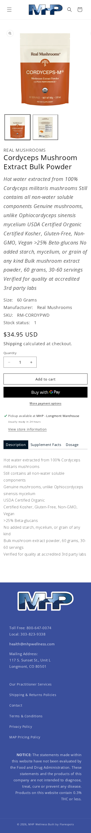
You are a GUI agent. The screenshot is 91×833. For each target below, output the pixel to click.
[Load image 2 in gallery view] (45, 127)
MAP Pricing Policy (24, 737)
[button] (9, 9)
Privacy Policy (20, 726)
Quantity (10, 353)
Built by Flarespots (61, 824)
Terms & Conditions (26, 716)
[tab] (16, 444)
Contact (15, 705)
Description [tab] (16, 444)
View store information (27, 429)
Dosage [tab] (72, 444)
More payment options (45, 403)
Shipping (13, 343)
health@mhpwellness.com (32, 644)
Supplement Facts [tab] (46, 444)
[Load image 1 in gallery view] (17, 127)
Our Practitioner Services (30, 684)
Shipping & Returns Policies (32, 695)
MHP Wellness (37, 824)
